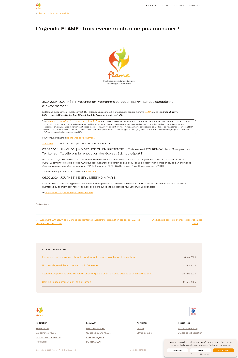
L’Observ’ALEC (93, 342)
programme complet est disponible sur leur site (69, 193)
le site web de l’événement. (81, 138)
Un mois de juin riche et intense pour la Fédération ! (71, 266)
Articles (140, 329)
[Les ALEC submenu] (171, 6)
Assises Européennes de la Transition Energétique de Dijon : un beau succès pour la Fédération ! (96, 274)
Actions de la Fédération (48, 338)
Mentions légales (138, 350)
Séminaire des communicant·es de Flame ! (66, 282)
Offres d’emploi (144, 333)
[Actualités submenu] (185, 6)
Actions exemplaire (187, 329)
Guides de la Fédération (190, 333)
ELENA (148, 112)
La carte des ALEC (95, 329)
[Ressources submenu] (201, 6)
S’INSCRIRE (47, 144)
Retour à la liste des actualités (54, 13)
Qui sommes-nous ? (46, 333)
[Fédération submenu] (157, 6)
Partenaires (41, 342)
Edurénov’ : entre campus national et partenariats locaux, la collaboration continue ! (89, 257)
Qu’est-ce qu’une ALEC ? (98, 333)
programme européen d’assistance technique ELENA (73, 121)
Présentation (42, 329)
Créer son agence (95, 338)
